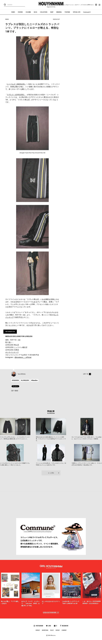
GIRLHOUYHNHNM (51, 612)
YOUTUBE (67, 12)
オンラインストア (12, 352)
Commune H (86, 12)
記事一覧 (85, 374)
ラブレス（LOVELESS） (16, 95)
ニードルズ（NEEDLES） (16, 84)
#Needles (34, 380)
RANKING (59, 12)
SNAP (51, 12)
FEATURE (20, 12)
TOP (12, 390)
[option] (10, 590)
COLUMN (28, 12)
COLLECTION (43, 12)
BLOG (35, 12)
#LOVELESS (25, 380)
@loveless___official (23, 357)
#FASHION (15, 380)
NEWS (13, 12)
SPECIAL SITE (76, 12)
